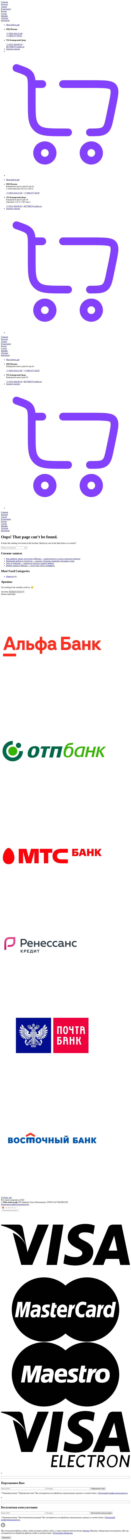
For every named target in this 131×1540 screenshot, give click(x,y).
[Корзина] (68, 175)
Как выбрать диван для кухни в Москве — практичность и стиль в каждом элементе (43, 559)
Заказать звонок (13, 49)
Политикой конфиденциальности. (113, 1493)
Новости (10, 576)
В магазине (6, 9)
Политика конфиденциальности (15, 1204)
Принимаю (6, 1538)
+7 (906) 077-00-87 (14, 36)
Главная (4, 2)
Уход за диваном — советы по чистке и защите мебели (30, 563)
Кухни (4, 11)
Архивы (4, 592)
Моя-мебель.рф (12, 25)
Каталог (4, 4)
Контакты (5, 20)
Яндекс (86, 1531)
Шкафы (4, 16)
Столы (4, 14)
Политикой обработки (63, 1533)
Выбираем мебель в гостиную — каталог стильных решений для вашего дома (40, 561)
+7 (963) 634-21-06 (14, 33)
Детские (4, 18)
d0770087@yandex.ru (15, 47)
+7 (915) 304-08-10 (14, 44)
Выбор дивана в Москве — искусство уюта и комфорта (30, 566)
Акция (4, 7)
